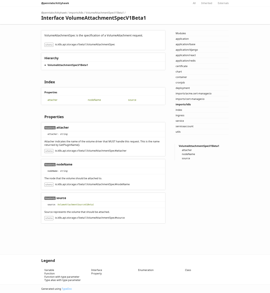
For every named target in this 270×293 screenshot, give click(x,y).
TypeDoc (67, 288)
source (132, 100)
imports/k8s (76, 12)
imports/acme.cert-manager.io (194, 93)
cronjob (180, 82)
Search (185, 3)
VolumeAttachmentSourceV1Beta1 (76, 204)
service (180, 121)
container (181, 77)
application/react (186, 55)
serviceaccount (184, 126)
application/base (185, 44)
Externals (223, 3)
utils (178, 131)
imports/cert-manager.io (190, 99)
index (179, 110)
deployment (183, 88)
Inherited (206, 3)
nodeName (94, 100)
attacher (53, 100)
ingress (180, 115)
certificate (182, 66)
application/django (187, 49)
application (182, 38)
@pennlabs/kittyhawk (55, 3)
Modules (181, 33)
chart (179, 71)
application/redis (186, 60)
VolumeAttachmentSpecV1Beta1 (105, 12)
